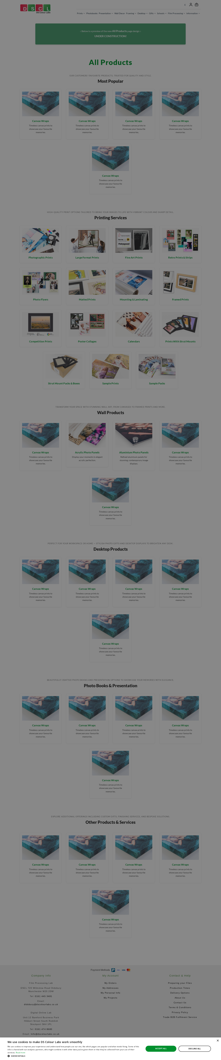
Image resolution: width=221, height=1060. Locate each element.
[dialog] (110, 1048)
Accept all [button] (161, 1048)
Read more (20, 1052)
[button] (74, 1056)
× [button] (217, 1041)
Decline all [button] (195, 1048)
